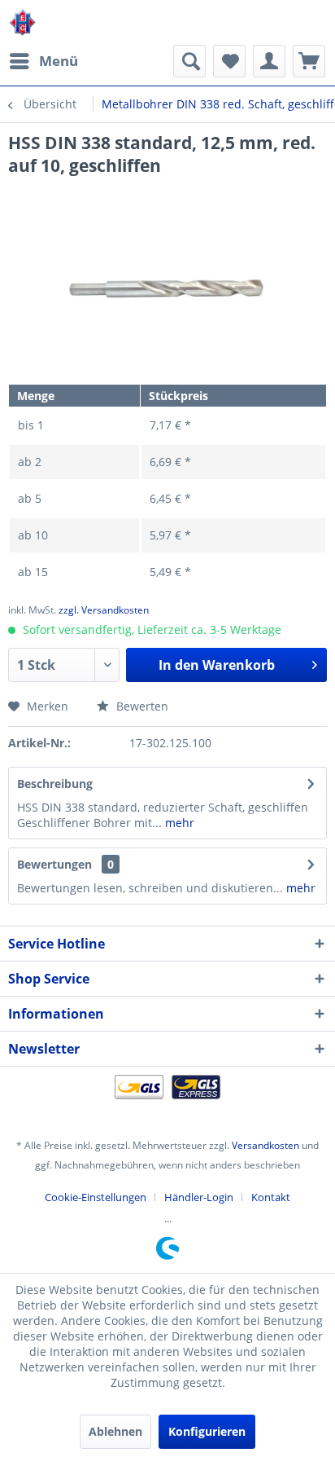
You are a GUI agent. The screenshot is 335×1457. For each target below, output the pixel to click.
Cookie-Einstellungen (95, 1197)
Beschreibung (55, 783)
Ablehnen (115, 1431)
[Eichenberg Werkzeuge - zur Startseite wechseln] (22, 22)
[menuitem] (43, 61)
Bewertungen (54, 864)
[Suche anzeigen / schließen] (189, 61)
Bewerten (140, 706)
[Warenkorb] (309, 61)
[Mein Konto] (269, 61)
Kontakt (270, 1197)
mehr (178, 822)
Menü (58, 60)
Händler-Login (198, 1197)
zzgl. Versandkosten (104, 610)
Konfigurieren (207, 1431)
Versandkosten (265, 1145)
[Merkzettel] (229, 61)
